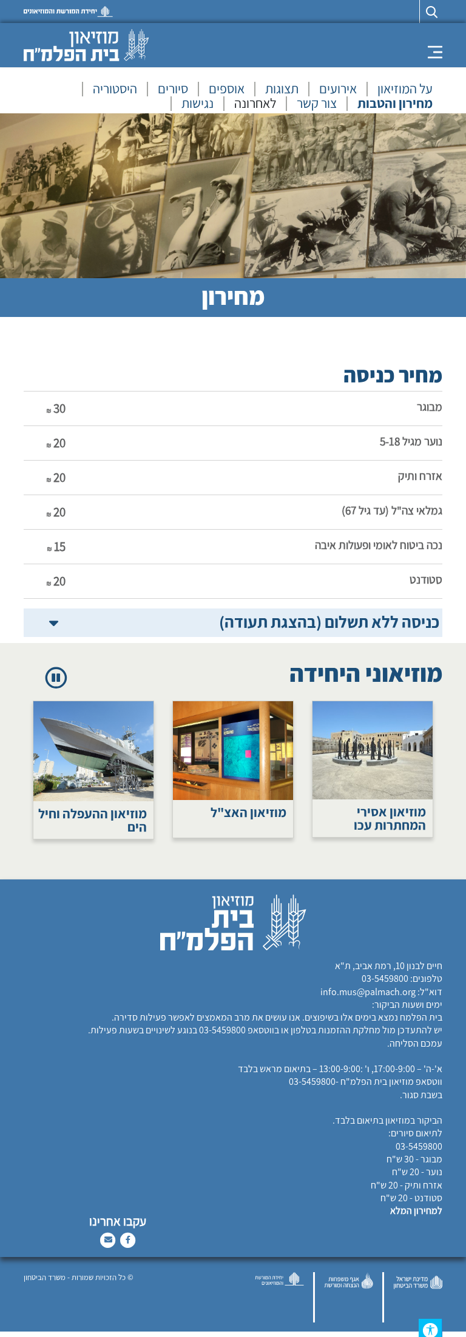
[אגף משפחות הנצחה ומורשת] (348, 1297)
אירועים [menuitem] (338, 89)
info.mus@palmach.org (368, 992)
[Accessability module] (433, 1328)
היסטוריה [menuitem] (115, 89)
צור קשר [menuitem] (317, 103)
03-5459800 (385, 978)
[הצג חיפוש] (431, 11)
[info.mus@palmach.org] (108, 1239)
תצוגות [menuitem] (282, 89)
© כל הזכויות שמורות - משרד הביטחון (78, 1277)
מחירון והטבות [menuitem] (395, 103)
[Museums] (86, 44)
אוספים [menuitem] (227, 89)
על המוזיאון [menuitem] (405, 89)
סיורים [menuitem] (173, 89)
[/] (68, 11)
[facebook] (128, 1239)
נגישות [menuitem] (197, 103)
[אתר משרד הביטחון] (417, 1297)
